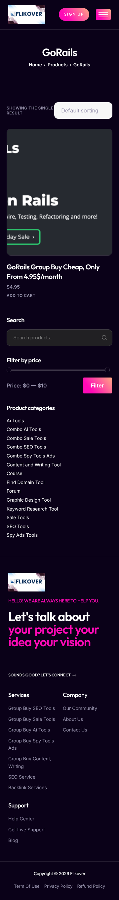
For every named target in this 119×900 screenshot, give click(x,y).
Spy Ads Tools (22, 535)
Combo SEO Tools (26, 447)
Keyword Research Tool (32, 509)
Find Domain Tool (26, 482)
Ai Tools (15, 421)
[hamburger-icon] (103, 14)
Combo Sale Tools (26, 438)
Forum (13, 491)
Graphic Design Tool (29, 500)
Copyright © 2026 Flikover (59, 873)
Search (104, 337)
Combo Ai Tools (24, 429)
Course (14, 473)
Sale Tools (18, 517)
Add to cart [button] (21, 296)
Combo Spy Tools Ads (31, 456)
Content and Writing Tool (34, 465)
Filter (97, 385)
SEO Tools (18, 526)
